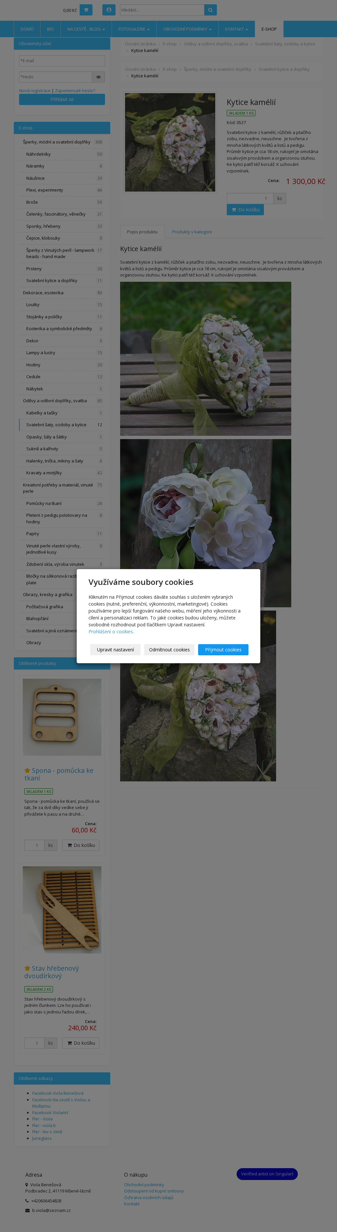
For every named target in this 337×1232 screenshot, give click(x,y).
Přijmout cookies (223, 649)
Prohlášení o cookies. (111, 631)
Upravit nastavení (115, 649)
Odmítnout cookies (169, 649)
